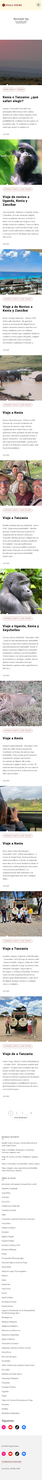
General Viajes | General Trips (14, 1262)
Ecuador (5, 1232)
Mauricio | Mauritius (10, 1335)
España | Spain (8, 1241)
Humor (5, 1275)
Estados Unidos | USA (11, 1245)
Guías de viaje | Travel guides (14, 1271)
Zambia (5, 1409)
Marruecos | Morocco (11, 1330)
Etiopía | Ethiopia (9, 1249)
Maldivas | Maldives (10, 1326)
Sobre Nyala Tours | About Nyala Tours (18, 1365)
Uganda (5, 1391)
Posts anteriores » (21, 1118)
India (4, 1280)
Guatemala (6, 1267)
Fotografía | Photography (13, 1258)
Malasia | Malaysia (9, 1322)
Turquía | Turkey (9, 1387)
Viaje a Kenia (13, 412)
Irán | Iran (6, 1288)
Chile (4, 1214)
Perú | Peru (6, 1352)
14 (31, 1113)
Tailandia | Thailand (10, 1378)
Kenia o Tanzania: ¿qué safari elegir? (20, 99)
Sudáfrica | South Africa (12, 1374)
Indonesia (6, 1284)
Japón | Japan (7, 1297)
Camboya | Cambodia (11, 1206)
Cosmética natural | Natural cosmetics (18, 1219)
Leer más (6, 134)
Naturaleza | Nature (10, 1343)
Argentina (6, 1193)
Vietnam (5, 1404)
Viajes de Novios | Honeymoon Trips (17, 1400)
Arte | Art (6, 1201)
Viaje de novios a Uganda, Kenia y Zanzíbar (16, 200)
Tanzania (20, 89)
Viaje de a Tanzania (18, 1054)
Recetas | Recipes (9, 1356)
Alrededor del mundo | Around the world (19, 1184)
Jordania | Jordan (9, 1302)
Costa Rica (6, 1223)
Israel (4, 1293)
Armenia (5, 1197)
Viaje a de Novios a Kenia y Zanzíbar (17, 308)
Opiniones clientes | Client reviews (17, 189)
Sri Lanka (6, 1369)
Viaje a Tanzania (15, 518)
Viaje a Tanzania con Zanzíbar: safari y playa (21, 1164)
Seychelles (6, 1361)
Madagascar (7, 1317)
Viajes (4, 1396)
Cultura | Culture (9, 1228)
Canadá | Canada (9, 1210)
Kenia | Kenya (9, 89)
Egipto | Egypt (8, 1236)
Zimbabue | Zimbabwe (11, 1413)
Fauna (4, 1254)
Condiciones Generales (12, 1461)
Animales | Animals (9, 1188)
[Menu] (38, 5)
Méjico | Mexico (8, 1339)
